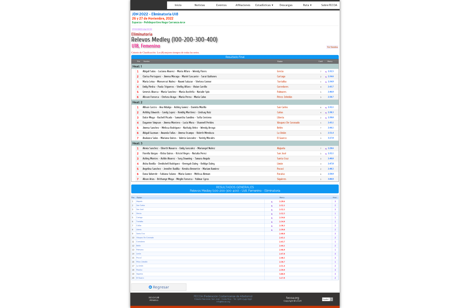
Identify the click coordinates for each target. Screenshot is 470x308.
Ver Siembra (332, 47)
